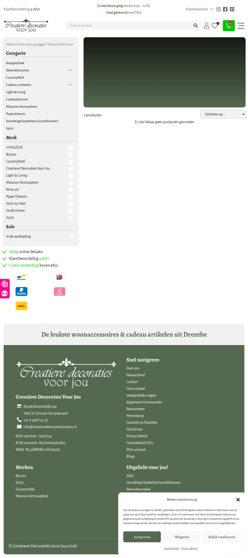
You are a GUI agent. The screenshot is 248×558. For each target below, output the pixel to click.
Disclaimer (134, 429)
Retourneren (135, 409)
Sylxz (20, 482)
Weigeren (182, 537)
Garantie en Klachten (141, 422)
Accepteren (142, 537)
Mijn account (136, 450)
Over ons (133, 368)
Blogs (130, 456)
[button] (238, 499)
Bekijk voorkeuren (221, 537)
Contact (132, 382)
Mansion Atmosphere (32, 496)
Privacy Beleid (189, 548)
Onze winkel (135, 389)
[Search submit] (195, 25)
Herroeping (135, 416)
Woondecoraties (138, 489)
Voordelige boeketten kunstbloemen (153, 482)
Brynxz (21, 476)
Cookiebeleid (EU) (139, 443)
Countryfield (25, 489)
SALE (130, 476)
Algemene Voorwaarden (144, 402)
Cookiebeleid (171, 548)
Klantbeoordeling (22, 9)
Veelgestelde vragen (141, 395)
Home (11, 44)
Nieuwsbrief (135, 375)
